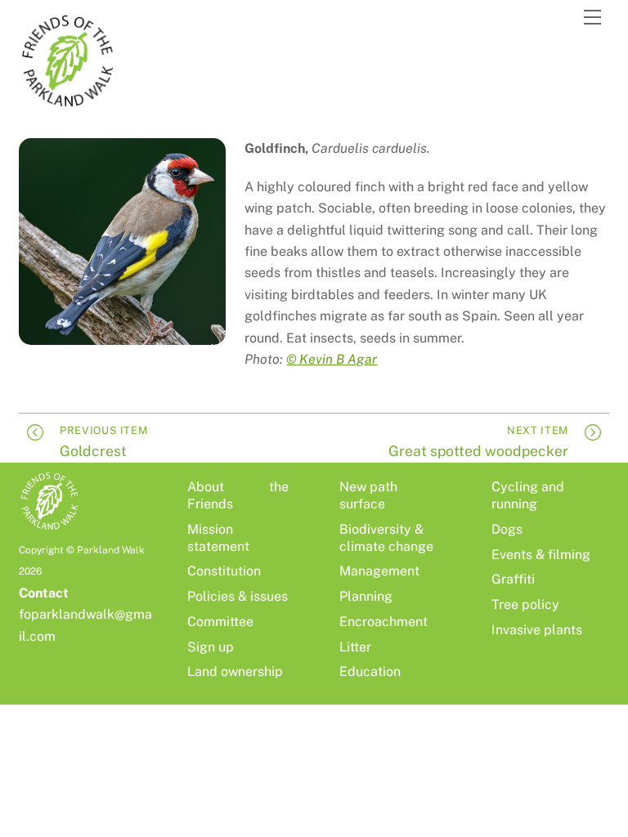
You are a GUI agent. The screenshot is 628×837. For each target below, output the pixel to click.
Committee (220, 621)
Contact (44, 593)
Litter (355, 647)
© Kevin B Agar (331, 359)
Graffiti (513, 579)
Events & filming (540, 554)
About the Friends (238, 495)
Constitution (224, 571)
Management (379, 571)
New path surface (368, 495)
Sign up (210, 647)
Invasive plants (536, 630)
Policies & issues (237, 596)
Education (370, 671)
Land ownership (235, 671)
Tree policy (525, 604)
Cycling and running (527, 495)
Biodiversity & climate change (386, 537)
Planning (365, 596)
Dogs (507, 529)
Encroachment (383, 621)
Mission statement (218, 537)
